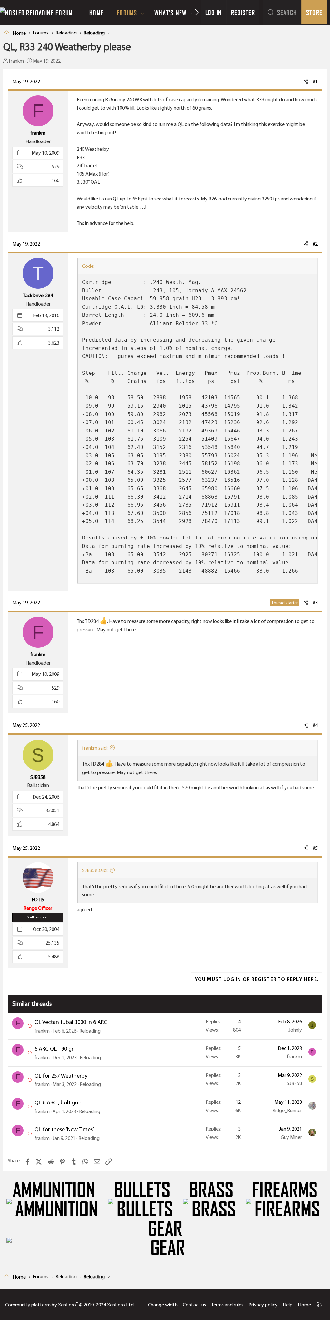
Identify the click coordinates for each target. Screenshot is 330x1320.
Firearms (284, 1190)
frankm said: (95, 748)
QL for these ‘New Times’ (64, 1129)
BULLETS (142, 1190)
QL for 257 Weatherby (60, 1075)
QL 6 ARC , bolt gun (58, 1102)
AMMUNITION (54, 1190)
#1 (315, 81)
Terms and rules (227, 1305)
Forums (127, 12)
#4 (315, 725)
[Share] (305, 81)
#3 (315, 602)
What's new (170, 12)
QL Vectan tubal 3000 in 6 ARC (70, 1021)
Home (96, 12)
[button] (143, 12)
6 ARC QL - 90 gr (53, 1048)
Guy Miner (291, 1137)
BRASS (211, 1190)
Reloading (90, 1031)
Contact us (194, 1305)
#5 (315, 848)
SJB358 (294, 1083)
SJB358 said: (95, 870)
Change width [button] (163, 1305)
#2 (315, 244)
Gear (165, 1228)
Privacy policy (262, 1305)
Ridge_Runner (287, 1110)
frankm (16, 61)
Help (288, 1305)
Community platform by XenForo (70, 1305)
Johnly (295, 1030)
